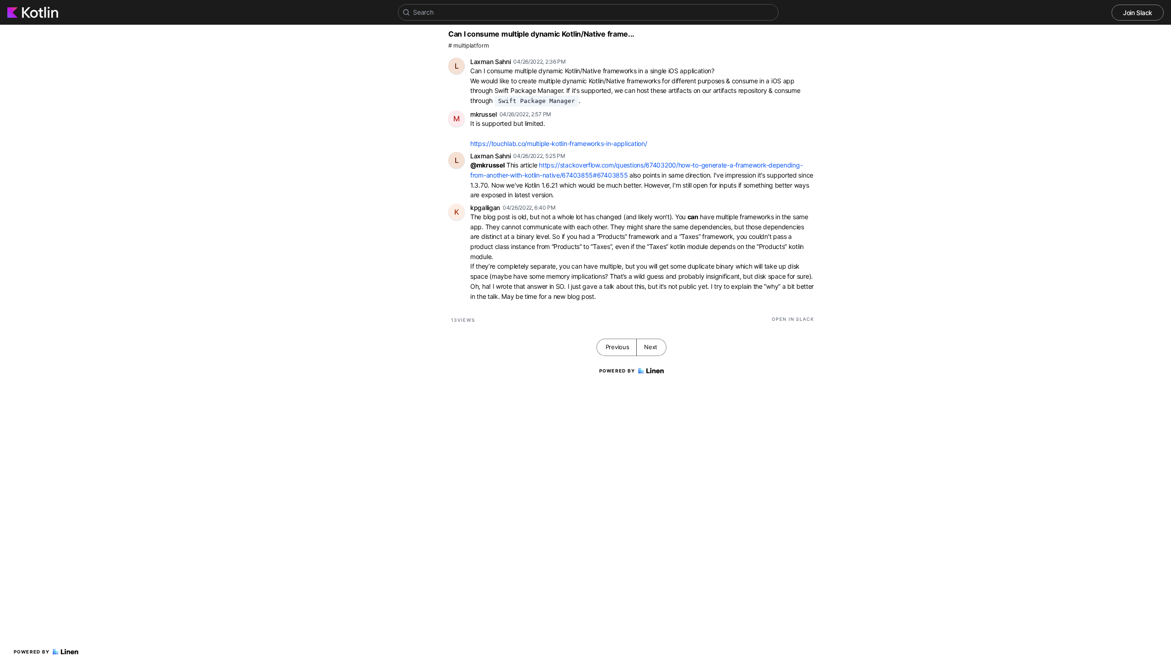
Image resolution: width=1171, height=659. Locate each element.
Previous (617, 347)
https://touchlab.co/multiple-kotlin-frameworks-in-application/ (558, 143)
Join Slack (1137, 12)
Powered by (32, 651)
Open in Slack (793, 319)
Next (650, 347)
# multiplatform (468, 45)
